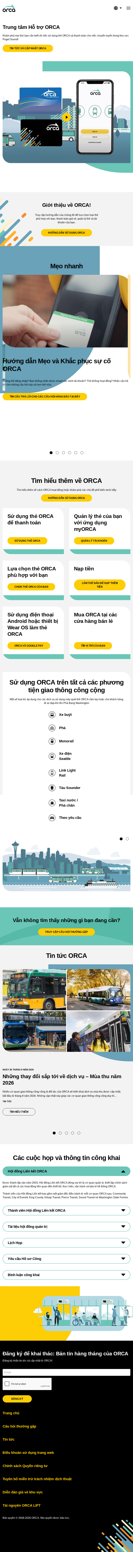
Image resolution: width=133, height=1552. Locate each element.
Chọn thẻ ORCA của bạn (31, 586)
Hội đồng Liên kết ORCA (27, 1171)
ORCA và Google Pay (28, 645)
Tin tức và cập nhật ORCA (28, 48)
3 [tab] (63, 452)
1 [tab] (51, 452)
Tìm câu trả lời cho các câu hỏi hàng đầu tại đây (45, 396)
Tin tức (8, 1439)
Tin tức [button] (7, 1101)
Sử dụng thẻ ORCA (27, 540)
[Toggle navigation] (128, 8)
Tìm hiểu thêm (22, 1111)
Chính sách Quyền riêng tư (25, 1466)
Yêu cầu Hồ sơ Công (24, 1259)
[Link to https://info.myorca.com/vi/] (9, 8)
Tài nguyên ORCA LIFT (22, 1505)
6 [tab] (81, 452)
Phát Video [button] (66, 117)
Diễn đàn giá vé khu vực (23, 1492)
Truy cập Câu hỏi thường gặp (66, 932)
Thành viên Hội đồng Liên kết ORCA (36, 1210)
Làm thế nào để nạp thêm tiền (100, 585)
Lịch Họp (15, 1243)
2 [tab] (57, 452)
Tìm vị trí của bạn (93, 645)
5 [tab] (75, 452)
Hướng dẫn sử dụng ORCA (66, 232)
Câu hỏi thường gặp (19, 1426)
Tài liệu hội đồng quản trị (27, 1227)
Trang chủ (11, 1413)
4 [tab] (69, 452)
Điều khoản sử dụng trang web (28, 1453)
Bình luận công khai (24, 1275)
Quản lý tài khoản (94, 540)
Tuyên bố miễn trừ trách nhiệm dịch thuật (37, 1479)
